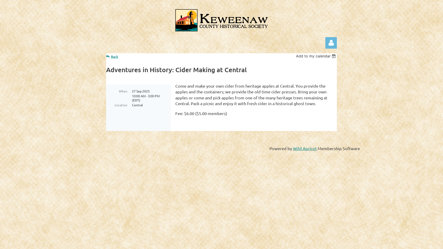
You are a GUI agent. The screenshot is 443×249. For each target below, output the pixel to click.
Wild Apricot (305, 148)
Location (121, 105)
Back (114, 56)
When (123, 91)
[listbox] (316, 56)
